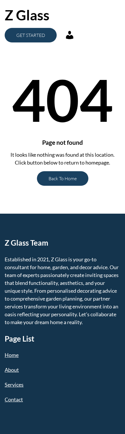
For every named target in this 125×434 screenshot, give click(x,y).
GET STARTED (30, 35)
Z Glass (27, 15)
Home (12, 355)
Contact (14, 399)
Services (14, 384)
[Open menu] (92, 15)
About (12, 370)
